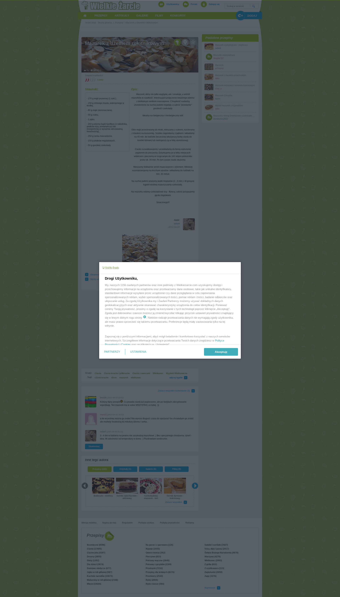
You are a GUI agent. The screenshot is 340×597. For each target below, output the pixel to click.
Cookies (126, 344)
